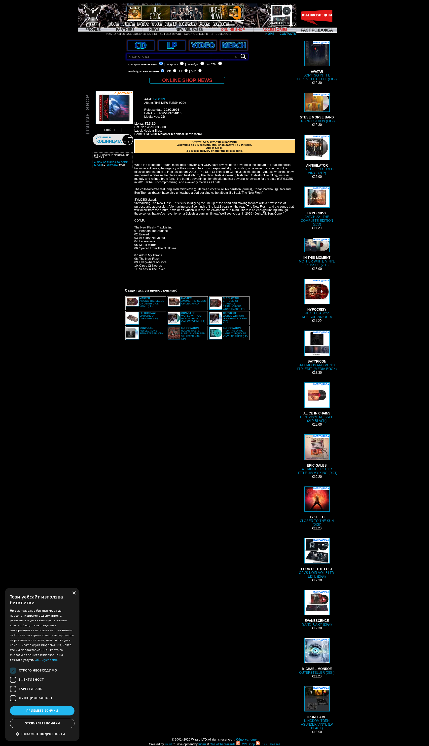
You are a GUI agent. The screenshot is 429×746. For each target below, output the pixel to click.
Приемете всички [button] (42, 711)
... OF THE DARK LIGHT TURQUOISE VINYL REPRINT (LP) (235, 332)
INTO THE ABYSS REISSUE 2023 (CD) (317, 299)
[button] (42, 733)
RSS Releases (270, 744)
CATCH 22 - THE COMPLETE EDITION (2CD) (317, 206)
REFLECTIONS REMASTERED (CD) (151, 331)
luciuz (169, 744)
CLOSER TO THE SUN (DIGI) (317, 506)
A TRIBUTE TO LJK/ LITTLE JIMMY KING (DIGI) (316, 455)
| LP (180, 71)
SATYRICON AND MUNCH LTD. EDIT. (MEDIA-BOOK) (317, 351)
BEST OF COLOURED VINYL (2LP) (316, 155)
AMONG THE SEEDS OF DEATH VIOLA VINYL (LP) (152, 302)
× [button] (74, 593)
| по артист (171, 64)
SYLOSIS (158, 99)
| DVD (192, 71)
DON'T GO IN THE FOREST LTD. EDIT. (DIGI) (317, 61)
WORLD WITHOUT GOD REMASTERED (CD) (235, 317)
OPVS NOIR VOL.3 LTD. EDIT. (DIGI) (317, 558)
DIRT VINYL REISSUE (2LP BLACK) (316, 403)
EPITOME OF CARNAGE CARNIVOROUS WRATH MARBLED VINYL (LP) (227, 305)
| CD (168, 71)
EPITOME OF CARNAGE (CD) (149, 316)
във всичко (149, 64)
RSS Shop (247, 744)
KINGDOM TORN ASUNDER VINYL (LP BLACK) (317, 708)
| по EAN (211, 64)
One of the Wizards (222, 744)
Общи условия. (46, 660)
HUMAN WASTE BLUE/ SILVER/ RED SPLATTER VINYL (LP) (193, 333)
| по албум (191, 64)
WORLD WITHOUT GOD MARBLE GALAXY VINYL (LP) (193, 317)
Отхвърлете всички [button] (42, 723)
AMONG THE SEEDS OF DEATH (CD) (193, 301)
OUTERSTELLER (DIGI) (316, 656)
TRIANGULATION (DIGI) (317, 108)
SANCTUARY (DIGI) (317, 608)
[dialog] (42, 664)
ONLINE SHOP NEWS (187, 80)
